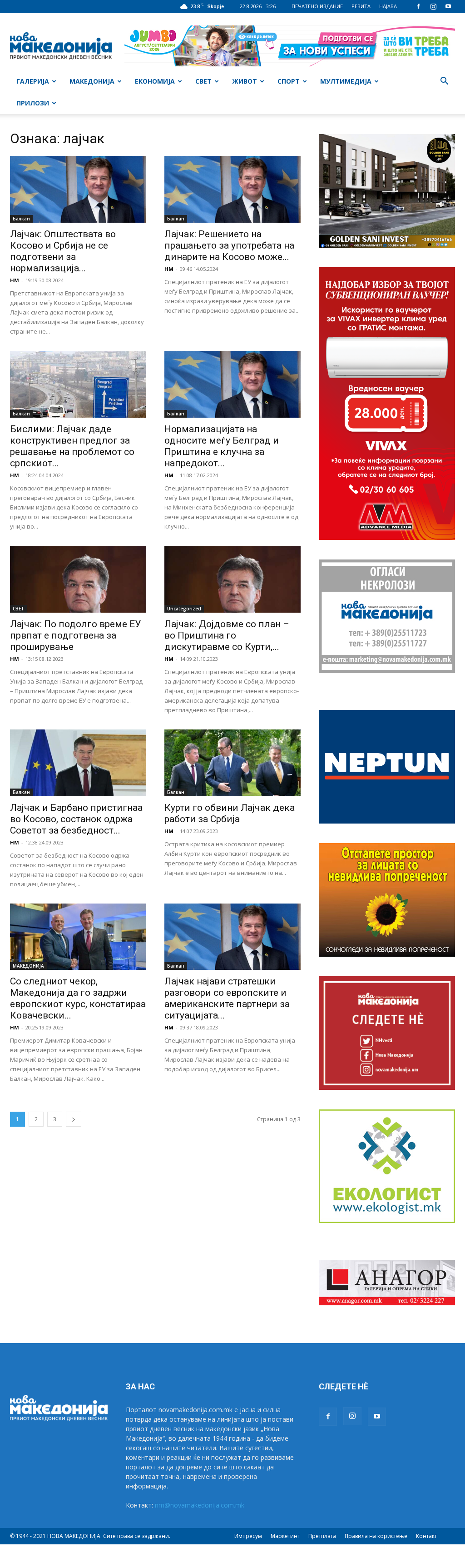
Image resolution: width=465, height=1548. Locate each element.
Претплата (322, 1536)
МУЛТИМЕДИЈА (345, 81)
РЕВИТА (361, 6)
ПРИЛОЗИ (32, 103)
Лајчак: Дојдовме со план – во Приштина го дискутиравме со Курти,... (226, 635)
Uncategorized (184, 608)
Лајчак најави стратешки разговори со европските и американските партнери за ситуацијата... (227, 998)
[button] (444, 82)
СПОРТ (288, 81)
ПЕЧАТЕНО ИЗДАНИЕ (317, 6)
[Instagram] (433, 6)
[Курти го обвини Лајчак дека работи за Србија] (232, 762)
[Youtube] (448, 6)
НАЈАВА (388, 6)
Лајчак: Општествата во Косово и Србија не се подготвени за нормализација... (63, 251)
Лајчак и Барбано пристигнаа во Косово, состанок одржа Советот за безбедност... (76, 819)
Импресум (248, 1536)
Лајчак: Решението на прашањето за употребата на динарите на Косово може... (229, 245)
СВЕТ (203, 81)
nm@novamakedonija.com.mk (199, 1505)
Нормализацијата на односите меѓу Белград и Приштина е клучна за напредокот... (221, 446)
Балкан (21, 218)
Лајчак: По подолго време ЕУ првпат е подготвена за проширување (75, 635)
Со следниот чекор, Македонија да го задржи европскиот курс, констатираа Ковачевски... (78, 998)
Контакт (426, 1536)
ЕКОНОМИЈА (155, 81)
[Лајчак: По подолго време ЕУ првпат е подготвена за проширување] (78, 579)
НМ (14, 280)
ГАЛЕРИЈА (32, 81)
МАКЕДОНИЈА (91, 81)
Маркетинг (285, 1536)
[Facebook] (418, 6)
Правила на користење (376, 1536)
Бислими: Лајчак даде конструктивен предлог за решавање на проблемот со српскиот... (72, 446)
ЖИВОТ (244, 81)
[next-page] (73, 1119)
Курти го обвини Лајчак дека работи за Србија (229, 813)
